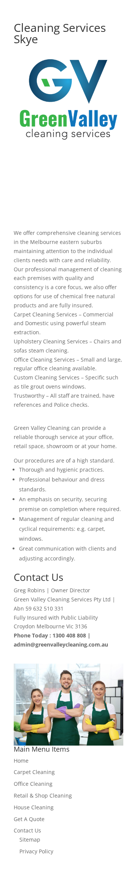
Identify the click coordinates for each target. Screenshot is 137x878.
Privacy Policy (36, 851)
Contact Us (27, 830)
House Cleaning (34, 807)
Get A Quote (29, 819)
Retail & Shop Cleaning (43, 795)
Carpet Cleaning (34, 772)
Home (21, 760)
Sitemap (29, 839)
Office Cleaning (33, 783)
